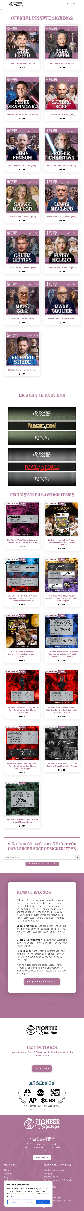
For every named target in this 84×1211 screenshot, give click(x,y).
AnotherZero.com (47, 1110)
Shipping (48, 1173)
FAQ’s (7, 1176)
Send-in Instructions (54, 1170)
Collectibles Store (13, 1180)
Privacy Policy (51, 1176)
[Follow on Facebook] (40, 1207)
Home (7, 1170)
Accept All (42, 1202)
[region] (28, 1194)
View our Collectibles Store (42, 863)
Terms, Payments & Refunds (58, 1180)
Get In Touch (42, 1068)
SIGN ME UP (42, 1157)
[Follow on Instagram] (44, 1207)
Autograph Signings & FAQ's (42, 981)
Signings (8, 1173)
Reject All (28, 1202)
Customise (14, 1202)
